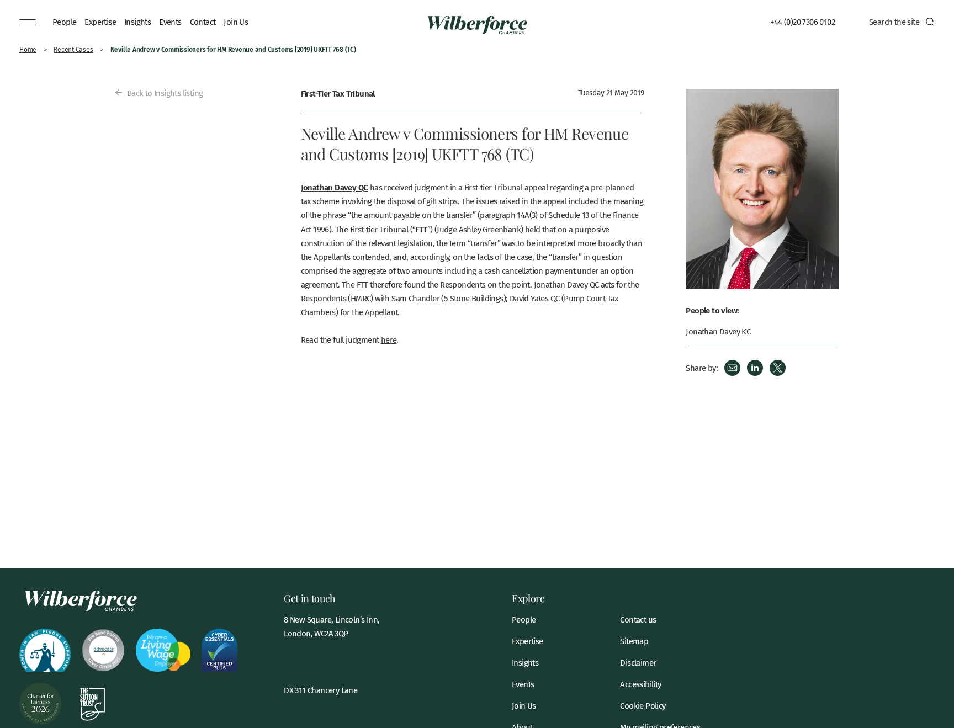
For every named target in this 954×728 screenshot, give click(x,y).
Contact (203, 21)
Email (732, 368)
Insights (137, 21)
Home (27, 49)
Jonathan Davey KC (718, 331)
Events (170, 21)
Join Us (236, 21)
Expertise (100, 21)
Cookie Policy (642, 705)
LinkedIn (755, 368)
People (64, 21)
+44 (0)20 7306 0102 (802, 21)
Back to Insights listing (164, 93)
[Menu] (27, 21)
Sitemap (634, 641)
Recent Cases (73, 49)
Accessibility (640, 684)
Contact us (638, 619)
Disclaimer (638, 662)
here (389, 339)
